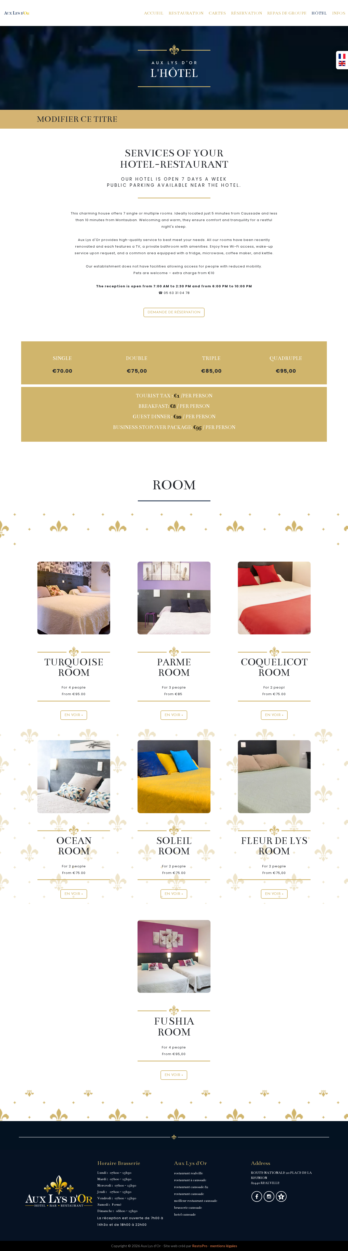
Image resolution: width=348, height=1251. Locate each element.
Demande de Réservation (174, 312)
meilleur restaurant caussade (195, 1201)
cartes (217, 13)
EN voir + (174, 1075)
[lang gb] (342, 63)
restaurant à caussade (190, 1180)
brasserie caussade (188, 1208)
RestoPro (199, 1246)
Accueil (154, 13)
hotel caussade (185, 1215)
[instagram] (269, 1200)
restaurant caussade (189, 1194)
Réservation (246, 13)
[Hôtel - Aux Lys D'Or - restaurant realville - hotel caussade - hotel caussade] (274, 776)
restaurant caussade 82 (191, 1187)
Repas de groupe (286, 13)
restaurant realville (188, 1173)
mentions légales (223, 1246)
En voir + (73, 715)
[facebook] (257, 1200)
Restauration (186, 13)
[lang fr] (342, 56)
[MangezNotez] (281, 1200)
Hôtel (319, 13)
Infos (338, 13)
